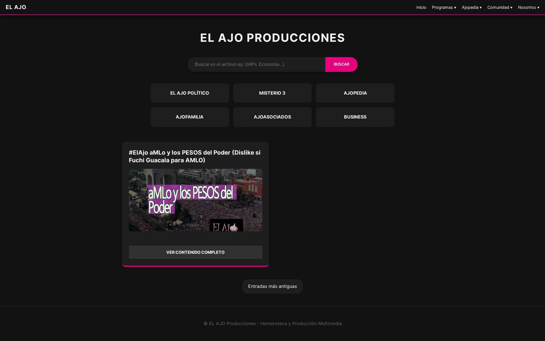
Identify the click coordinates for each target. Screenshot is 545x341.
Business (355, 117)
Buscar (341, 64)
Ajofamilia (190, 117)
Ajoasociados (272, 117)
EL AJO (17, 7)
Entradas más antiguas (272, 286)
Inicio (421, 7)
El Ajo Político (189, 93)
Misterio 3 (272, 93)
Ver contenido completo (195, 252)
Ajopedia (355, 93)
